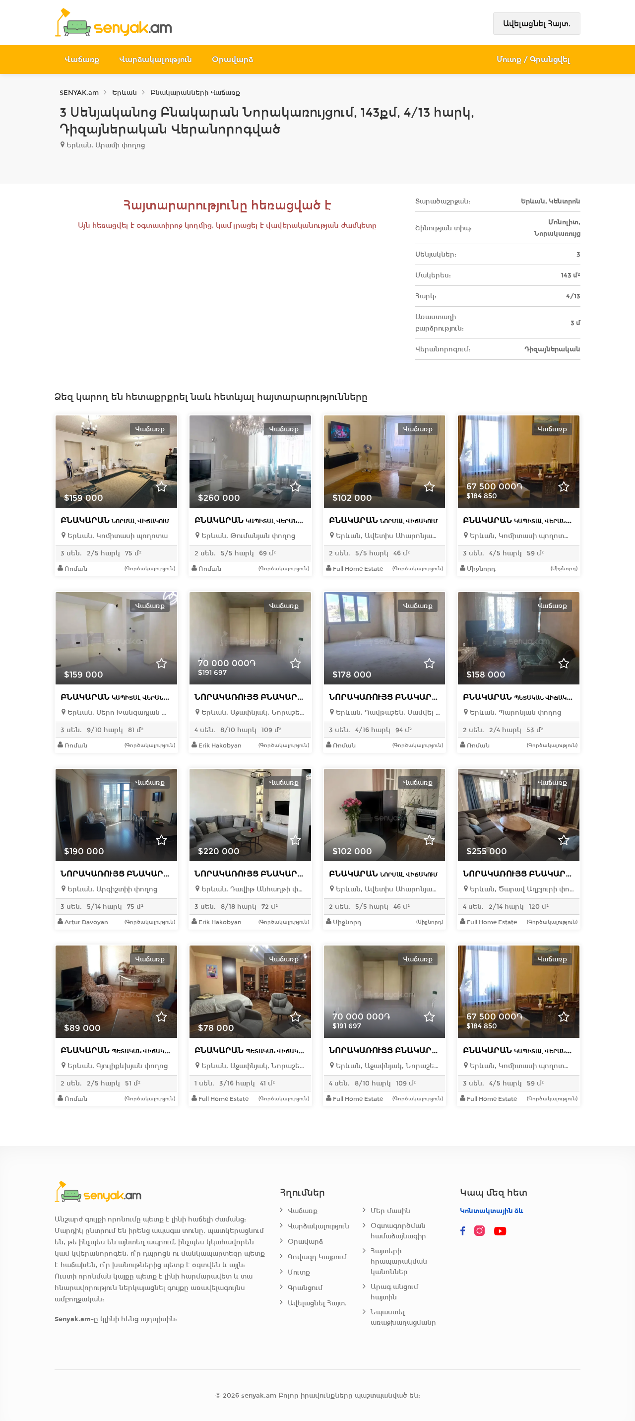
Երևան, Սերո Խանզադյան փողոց (118, 712)
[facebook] (462, 1231)
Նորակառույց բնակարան (286, 697)
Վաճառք (81, 59)
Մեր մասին (390, 1211)
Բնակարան (115, 520)
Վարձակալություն (155, 59)
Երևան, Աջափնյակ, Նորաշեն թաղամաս (252, 712)
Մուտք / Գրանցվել (534, 59)
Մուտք (299, 1272)
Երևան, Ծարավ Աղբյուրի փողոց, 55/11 (521, 889)
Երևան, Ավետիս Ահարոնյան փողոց (387, 536)
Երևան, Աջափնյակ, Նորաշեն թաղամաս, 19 (252, 1066)
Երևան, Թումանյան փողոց (247, 536)
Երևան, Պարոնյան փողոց (514, 712)
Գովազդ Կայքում (317, 1257)
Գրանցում (305, 1288)
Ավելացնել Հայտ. (537, 23)
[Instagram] (481, 1231)
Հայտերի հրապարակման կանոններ (399, 1261)
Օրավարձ (232, 59)
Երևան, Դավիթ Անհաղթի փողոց (252, 889)
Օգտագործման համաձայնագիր (398, 1230)
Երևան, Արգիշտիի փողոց (111, 889)
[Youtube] (500, 1231)
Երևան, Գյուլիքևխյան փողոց (116, 1066)
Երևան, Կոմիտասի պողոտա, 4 (521, 536)
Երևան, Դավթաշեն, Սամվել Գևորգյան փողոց (387, 712)
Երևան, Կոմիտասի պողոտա (116, 536)
